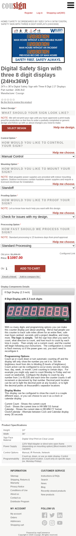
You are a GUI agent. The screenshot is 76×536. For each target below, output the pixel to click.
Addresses (15, 521)
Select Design (8, 108)
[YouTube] (59, 525)
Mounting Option (9, 164)
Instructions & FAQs (50, 476)
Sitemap (14, 476)
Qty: (3, 268)
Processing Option (10, 224)
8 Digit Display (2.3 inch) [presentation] (17, 292)
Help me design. (64, 127)
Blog (43, 487)
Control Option (8, 138)
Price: (4, 258)
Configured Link (67, 253)
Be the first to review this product (16, 102)
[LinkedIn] (59, 518)
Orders (13, 517)
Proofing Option (9, 195)
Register (29, 13)
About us (14, 494)
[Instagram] (52, 525)
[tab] (17, 292)
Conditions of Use (19, 490)
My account (15, 514)
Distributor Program (19, 501)
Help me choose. (64, 152)
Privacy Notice (17, 486)
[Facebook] (45, 518)
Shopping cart (17, 525)
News (43, 483)
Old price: (5, 254)
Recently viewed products (53, 491)
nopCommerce (43, 533)
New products (47, 494)
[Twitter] (52, 518)
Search (44, 479)
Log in (40, 13)
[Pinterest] (45, 525)
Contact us (15, 498)
